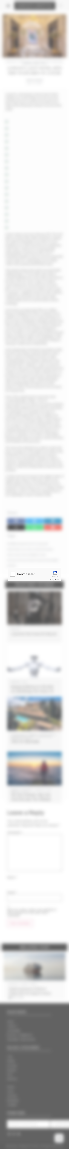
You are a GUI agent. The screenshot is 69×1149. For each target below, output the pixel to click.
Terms (57, 580)
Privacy (52, 580)
